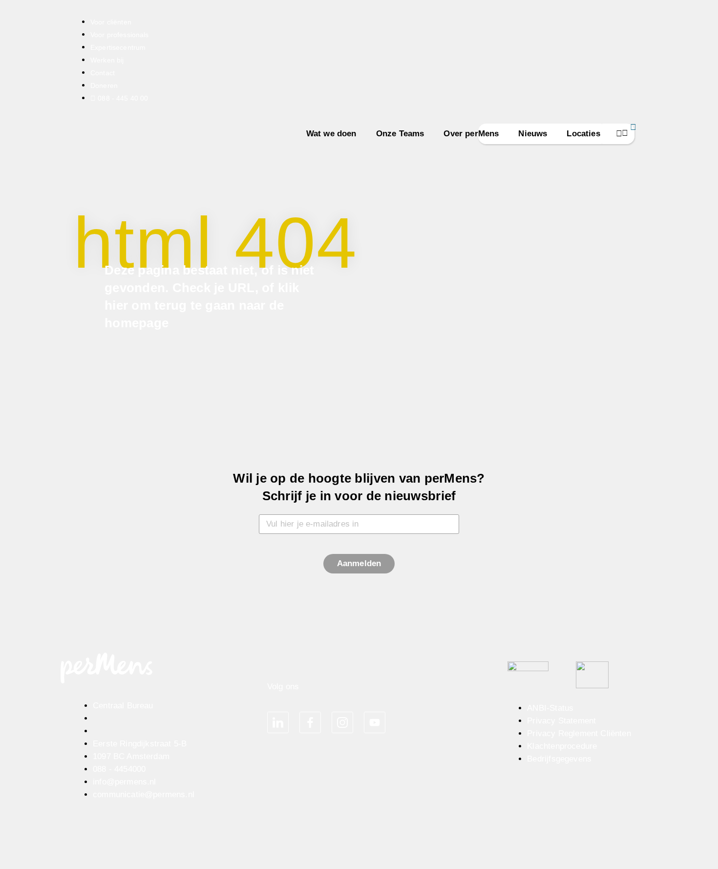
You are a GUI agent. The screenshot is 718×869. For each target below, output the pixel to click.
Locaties (583, 133)
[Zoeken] (618, 134)
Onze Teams (400, 133)
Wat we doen (331, 133)
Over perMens (471, 133)
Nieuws (532, 133)
